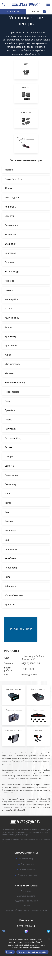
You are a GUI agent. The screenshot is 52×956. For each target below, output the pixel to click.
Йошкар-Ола (11, 299)
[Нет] (48, 939)
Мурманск (10, 373)
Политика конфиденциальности (32, 952)
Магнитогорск (12, 363)
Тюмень (9, 521)
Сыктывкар (11, 484)
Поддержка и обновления (26, 901)
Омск (7, 401)
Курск (8, 354)
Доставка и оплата (26, 896)
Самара (9, 456)
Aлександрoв (12, 197)
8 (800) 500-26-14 (26, 926)
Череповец (11, 567)
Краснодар (11, 336)
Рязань (8, 447)
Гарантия (26, 905)
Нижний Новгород (15, 382)
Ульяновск (10, 530)
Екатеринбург (12, 271)
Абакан (8, 188)
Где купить (26, 891)
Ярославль (10, 604)
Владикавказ (11, 234)
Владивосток (11, 225)
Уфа (7, 539)
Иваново (9, 280)
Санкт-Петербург (14, 179)
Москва (9, 169)
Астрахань (10, 206)
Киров (8, 327)
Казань (8, 308)
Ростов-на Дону (13, 438)
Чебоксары (11, 549)
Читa (7, 576)
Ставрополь (11, 475)
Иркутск (9, 290)
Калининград (12, 317)
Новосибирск (12, 391)
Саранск (9, 465)
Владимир (10, 243)
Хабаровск (10, 586)
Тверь (8, 493)
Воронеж (10, 262)
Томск (8, 502)
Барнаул (9, 215)
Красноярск (11, 345)
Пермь (8, 419)
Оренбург (10, 410)
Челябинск (10, 558)
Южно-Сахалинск (14, 595)
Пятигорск (10, 428)
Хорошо (10, 952)
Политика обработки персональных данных (26, 910)
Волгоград (10, 252)
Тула (7, 512)
